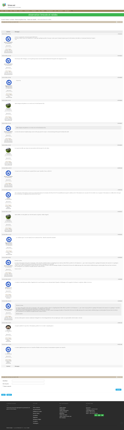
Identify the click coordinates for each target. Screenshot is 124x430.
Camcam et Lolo (63, 412)
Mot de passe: (6, 383)
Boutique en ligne (37, 419)
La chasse (12, 19)
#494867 (120, 123)
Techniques (34, 10)
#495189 (120, 301)
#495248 (120, 344)
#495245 (120, 322)
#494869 (119, 145)
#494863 (120, 55)
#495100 (120, 234)
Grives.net (11, 5)
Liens (55, 10)
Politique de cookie (37, 411)
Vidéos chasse (62, 407)
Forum (11, 10)
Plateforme (61, 413)
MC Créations (62, 417)
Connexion (118, 389)
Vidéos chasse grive (63, 410)
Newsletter (35, 415)
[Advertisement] (62, 27)
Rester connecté (7, 386)
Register (9, 394)
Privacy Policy (36, 413)
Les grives (20, 10)
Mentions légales (10, 427)
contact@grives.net (90, 410)
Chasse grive (27, 10)
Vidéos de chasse (63, 414)
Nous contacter (36, 407)
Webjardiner (62, 409)
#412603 (120, 34)
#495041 (120, 189)
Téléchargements (49, 10)
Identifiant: (5, 380)
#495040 (119, 168)
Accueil (2, 10)
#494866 (119, 100)
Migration (6, 10)
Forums (7, 19)
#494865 (120, 77)
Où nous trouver (36, 409)
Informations (60, 10)
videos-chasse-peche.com (65, 416)
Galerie (43, 10)
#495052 (120, 211)
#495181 (120, 279)
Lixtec (28, 427)
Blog (39, 10)
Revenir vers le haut (122, 423)
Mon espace (67, 10)
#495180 (120, 257)
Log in (3, 394)
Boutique (15, 10)
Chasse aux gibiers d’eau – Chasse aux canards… (26, 19)
